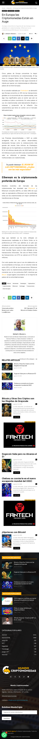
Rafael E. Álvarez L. (11, 33)
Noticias (17, 10)
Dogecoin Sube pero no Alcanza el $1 (25, 373)
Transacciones (30, 286)
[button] (4, 735)
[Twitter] (19, 677)
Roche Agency (12, 731)
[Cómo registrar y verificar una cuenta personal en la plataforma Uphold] (7, 601)
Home (3, 8)
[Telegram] (14, 38)
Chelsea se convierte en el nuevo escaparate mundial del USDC (19, 479)
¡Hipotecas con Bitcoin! (14, 532)
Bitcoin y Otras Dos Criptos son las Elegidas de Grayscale (18, 399)
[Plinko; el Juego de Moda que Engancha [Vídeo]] (7, 611)
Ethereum (31, 188)
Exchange (22, 286)
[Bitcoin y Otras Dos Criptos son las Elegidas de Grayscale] (7, 366)
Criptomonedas (7, 286)
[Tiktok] (24, 677)
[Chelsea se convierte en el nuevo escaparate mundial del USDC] (7, 386)
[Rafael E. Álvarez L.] (3, 34)
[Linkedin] (27, 38)
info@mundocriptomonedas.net (18, 700)
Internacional (11, 10)
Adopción (9, 8)
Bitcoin (4, 275)
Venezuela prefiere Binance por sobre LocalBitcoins (8, 310)
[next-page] (6, 393)
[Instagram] (10, 677)
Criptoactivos (31, 283)
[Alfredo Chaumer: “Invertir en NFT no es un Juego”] (7, 620)
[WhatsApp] (10, 38)
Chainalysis (24, 90)
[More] (32, 38)
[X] (23, 38)
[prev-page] (3, 393)
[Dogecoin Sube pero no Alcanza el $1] (7, 376)
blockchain (15, 283)
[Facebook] (18, 38)
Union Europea (6, 288)
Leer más (16, 417)
